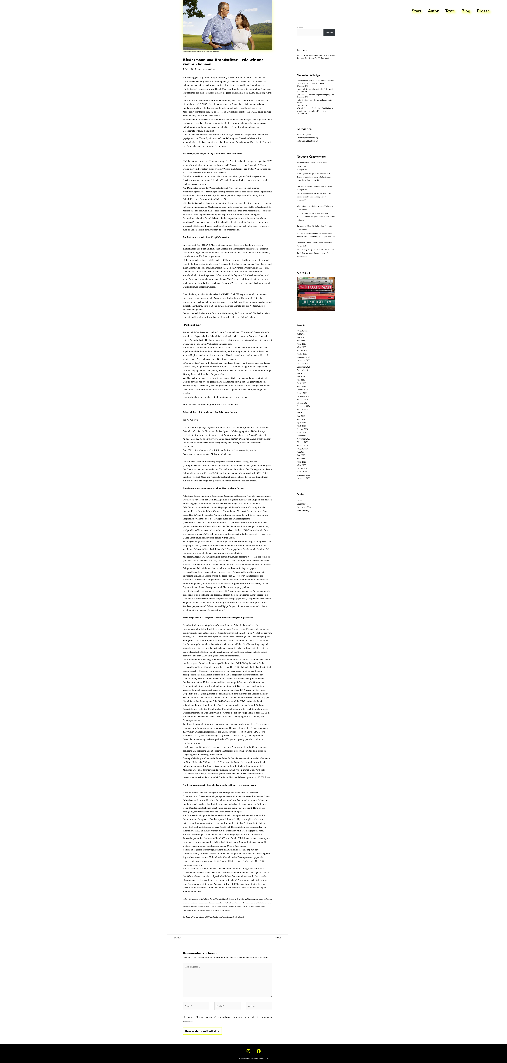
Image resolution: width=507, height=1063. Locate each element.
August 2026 (302, 331)
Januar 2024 (302, 432)
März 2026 (301, 347)
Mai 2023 (301, 458)
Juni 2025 (301, 377)
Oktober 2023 (302, 442)
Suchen (329, 32)
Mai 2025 (301, 380)
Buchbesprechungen (305, 138)
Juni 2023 (301, 455)
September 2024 (303, 406)
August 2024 (302, 409)
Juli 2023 (300, 452)
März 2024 (301, 426)
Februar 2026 (302, 350)
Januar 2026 (302, 354)
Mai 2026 (301, 340)
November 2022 (303, 478)
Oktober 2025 (302, 363)
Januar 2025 (302, 393)
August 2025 (302, 370)
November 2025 (303, 360)
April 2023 (301, 462)
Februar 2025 (302, 390)
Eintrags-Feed (302, 504)
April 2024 (301, 422)
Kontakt (242, 1058)
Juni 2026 (301, 337)
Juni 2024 (301, 416)
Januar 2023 (302, 471)
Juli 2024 (300, 413)
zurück (176, 937)
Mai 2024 (301, 419)
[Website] (259, 1006)
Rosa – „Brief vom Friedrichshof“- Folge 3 (315, 89)
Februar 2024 (302, 429)
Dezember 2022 (303, 475)
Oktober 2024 (302, 403)
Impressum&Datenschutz (257, 1058)
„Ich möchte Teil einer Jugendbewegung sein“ (316, 94)
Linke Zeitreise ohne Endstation (320, 186)
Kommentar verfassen (207, 69)
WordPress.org (303, 510)
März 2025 (301, 386)
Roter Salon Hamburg (306, 141)
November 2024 (303, 399)
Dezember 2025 (303, 357)
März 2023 (301, 465)
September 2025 (303, 367)
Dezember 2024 (303, 396)
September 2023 (303, 445)
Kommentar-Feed (304, 507)
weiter (279, 937)
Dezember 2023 (303, 436)
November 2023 (303, 439)
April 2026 (301, 344)
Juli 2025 (300, 373)
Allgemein (301, 134)
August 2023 (302, 449)
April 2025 (301, 383)
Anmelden (301, 501)
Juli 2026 (300, 334)
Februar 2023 (302, 468)
